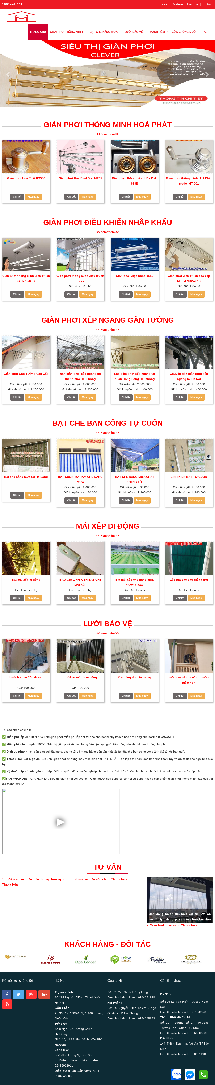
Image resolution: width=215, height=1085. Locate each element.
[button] (8, 73)
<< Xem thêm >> (107, 134)
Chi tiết (17, 196)
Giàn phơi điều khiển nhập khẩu (107, 222)
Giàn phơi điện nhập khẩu (134, 276)
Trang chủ (38, 32)
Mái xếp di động (107, 526)
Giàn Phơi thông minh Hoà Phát (107, 124)
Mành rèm (157, 32)
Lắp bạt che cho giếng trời (189, 579)
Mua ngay (33, 196)
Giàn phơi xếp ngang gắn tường (107, 320)
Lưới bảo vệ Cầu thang (26, 677)
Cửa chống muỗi (184, 32)
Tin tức (207, 4)
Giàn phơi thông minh (66, 32)
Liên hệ (192, 4)
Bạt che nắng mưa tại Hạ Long (26, 476)
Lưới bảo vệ (134, 32)
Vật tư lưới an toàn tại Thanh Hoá (172, 925)
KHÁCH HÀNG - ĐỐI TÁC (107, 944)
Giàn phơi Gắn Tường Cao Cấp (26, 373)
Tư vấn (164, 4)
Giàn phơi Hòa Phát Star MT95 (80, 178)
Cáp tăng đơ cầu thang (134, 677)
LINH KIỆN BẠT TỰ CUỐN (189, 476)
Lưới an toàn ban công (80, 677)
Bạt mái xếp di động (26, 579)
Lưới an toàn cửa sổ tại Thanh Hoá (101, 879)
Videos (178, 4)
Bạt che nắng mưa (104, 32)
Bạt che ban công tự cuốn (107, 423)
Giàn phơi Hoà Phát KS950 (26, 178)
